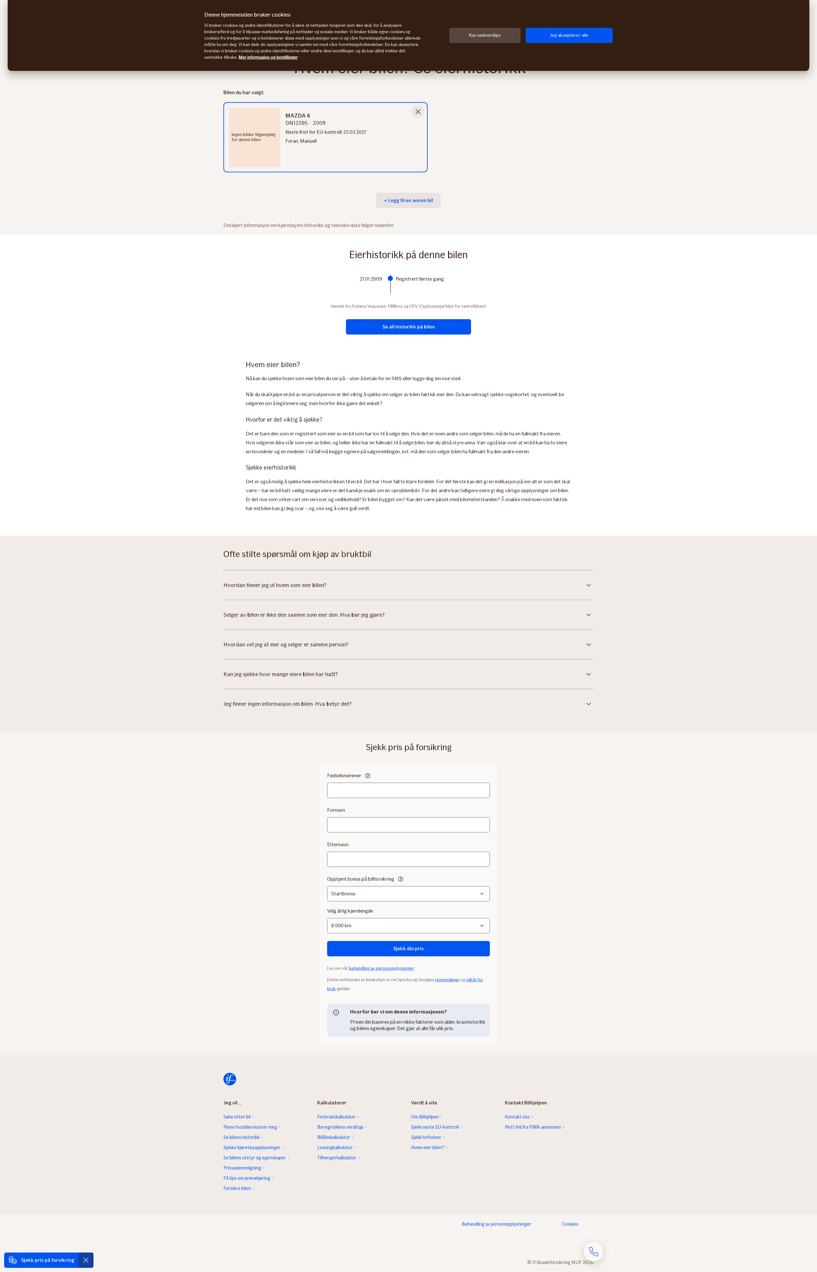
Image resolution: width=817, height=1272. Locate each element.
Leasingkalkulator (335, 1147)
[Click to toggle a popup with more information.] (367, 776)
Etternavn (338, 844)
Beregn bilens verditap (340, 1127)
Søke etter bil (237, 1117)
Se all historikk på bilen (408, 327)
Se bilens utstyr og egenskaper (254, 1158)
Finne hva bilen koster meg (250, 1127)
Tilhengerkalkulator (336, 1158)
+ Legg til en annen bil (408, 200)
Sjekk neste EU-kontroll (435, 1127)
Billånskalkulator (333, 1137)
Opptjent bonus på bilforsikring (360, 879)
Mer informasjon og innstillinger (268, 57)
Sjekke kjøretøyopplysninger (252, 1147)
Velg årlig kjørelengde (350, 911)
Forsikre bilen (237, 1188)
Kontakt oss (517, 1117)
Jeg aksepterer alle (569, 35)
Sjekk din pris (408, 948)
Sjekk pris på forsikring (47, 1260)
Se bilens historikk (241, 1137)
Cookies (570, 1224)
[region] (408, 35)
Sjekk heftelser (426, 1137)
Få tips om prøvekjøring (246, 1178)
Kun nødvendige (485, 35)
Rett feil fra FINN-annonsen (533, 1127)
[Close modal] (418, 111)
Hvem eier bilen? (428, 1147)
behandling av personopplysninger (381, 968)
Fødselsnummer (344, 775)
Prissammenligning (242, 1168)
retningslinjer (447, 979)
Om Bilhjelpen (425, 1117)
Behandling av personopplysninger (496, 1224)
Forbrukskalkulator (336, 1117)
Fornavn (336, 810)
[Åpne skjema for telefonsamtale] (593, 1251)
